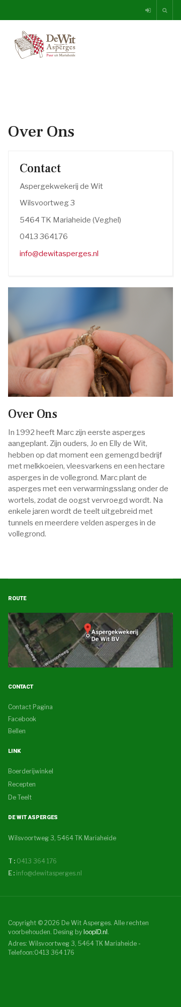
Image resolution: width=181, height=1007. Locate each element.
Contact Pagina (30, 707)
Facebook (22, 719)
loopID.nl (95, 932)
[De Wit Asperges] (45, 45)
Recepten (22, 784)
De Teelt (20, 797)
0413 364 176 (36, 861)
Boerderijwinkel (30, 771)
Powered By (54, 972)
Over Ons (32, 414)
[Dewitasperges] (90, 639)
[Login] (148, 11)
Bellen (17, 731)
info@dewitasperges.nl (59, 253)
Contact (40, 168)
